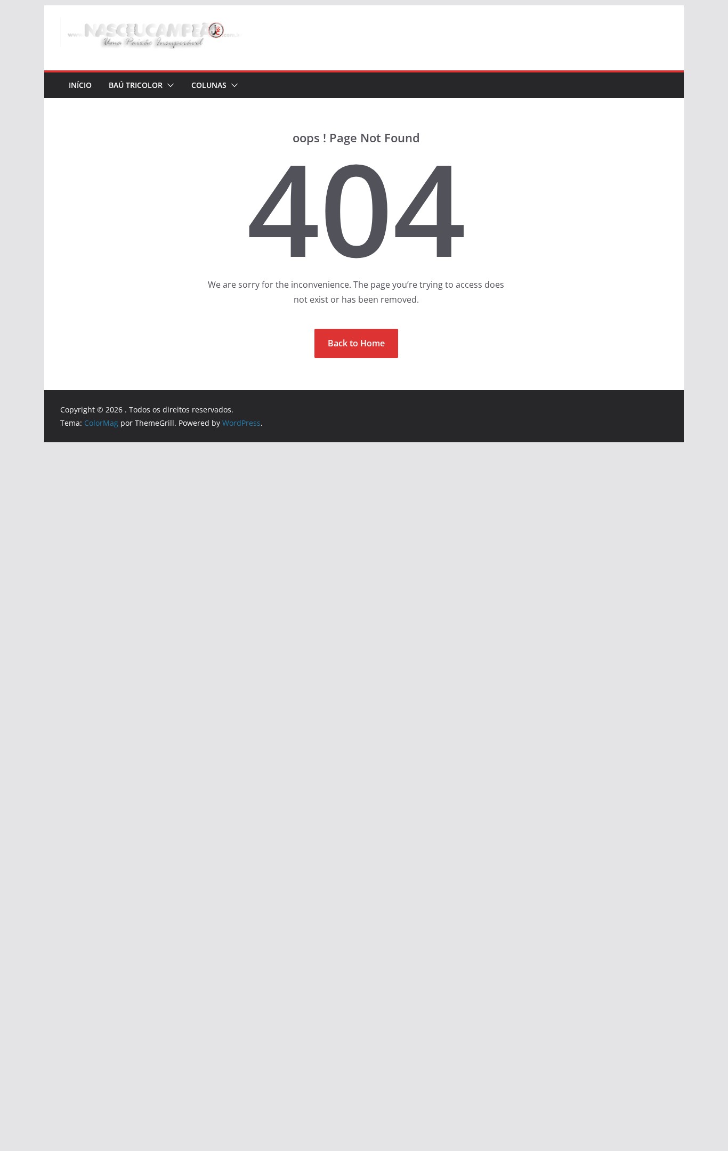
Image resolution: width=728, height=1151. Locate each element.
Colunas (209, 85)
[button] (168, 85)
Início (80, 85)
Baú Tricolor (136, 85)
